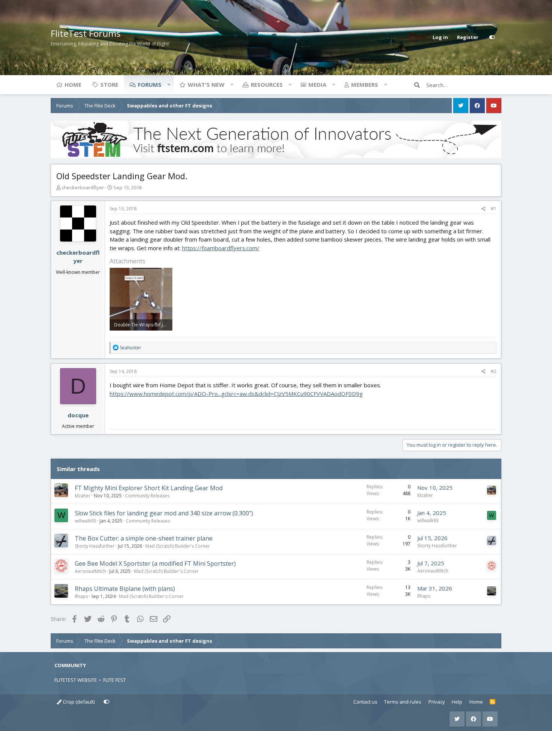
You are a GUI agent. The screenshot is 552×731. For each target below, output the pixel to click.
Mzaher (82, 495)
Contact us (365, 701)
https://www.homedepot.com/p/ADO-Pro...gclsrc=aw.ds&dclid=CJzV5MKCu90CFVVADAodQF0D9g (236, 393)
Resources (267, 84)
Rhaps (81, 596)
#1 (493, 208)
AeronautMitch (90, 571)
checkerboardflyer (83, 187)
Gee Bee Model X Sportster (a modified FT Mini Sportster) (155, 563)
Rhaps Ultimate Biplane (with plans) (125, 588)
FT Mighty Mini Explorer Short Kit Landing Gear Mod (149, 488)
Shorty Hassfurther (95, 546)
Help (457, 701)
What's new (206, 84)
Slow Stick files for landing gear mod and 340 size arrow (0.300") (164, 513)
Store (109, 84)
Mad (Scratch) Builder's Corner (177, 546)
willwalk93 (85, 521)
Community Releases (147, 495)
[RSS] (492, 702)
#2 (493, 371)
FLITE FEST (114, 680)
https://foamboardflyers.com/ (220, 248)
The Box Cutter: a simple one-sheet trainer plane (144, 538)
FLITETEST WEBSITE (75, 680)
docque (78, 415)
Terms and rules (402, 701)
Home (73, 84)
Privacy (436, 701)
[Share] (483, 208)
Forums (149, 84)
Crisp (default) (78, 701)
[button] (168, 84)
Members (364, 84)
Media (317, 84)
